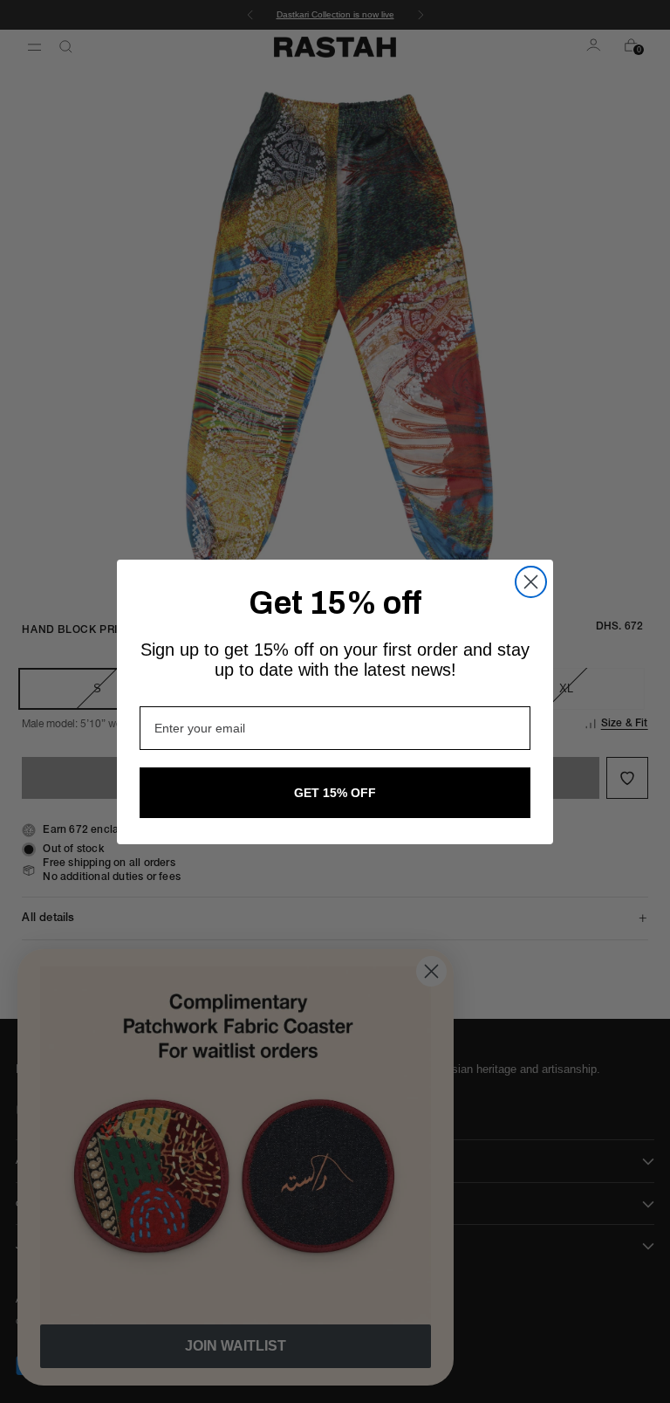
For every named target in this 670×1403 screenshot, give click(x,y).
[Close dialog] (531, 582)
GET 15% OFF (335, 793)
